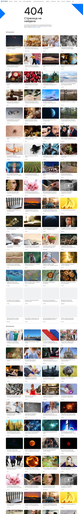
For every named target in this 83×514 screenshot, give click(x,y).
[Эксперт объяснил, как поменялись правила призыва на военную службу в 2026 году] (50, 428)
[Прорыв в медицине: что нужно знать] (14, 133)
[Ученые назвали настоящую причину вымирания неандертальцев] (14, 224)
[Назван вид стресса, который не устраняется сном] (14, 482)
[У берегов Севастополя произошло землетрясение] (14, 278)
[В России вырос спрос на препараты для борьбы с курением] (32, 428)
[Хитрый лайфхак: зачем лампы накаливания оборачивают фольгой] (14, 115)
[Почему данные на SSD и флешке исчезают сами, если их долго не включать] (32, 242)
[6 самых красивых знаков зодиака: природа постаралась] (50, 464)
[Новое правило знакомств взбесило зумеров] (32, 464)
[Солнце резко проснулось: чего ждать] (50, 500)
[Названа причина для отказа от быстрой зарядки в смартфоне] (50, 188)
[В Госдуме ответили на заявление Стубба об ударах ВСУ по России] (68, 224)
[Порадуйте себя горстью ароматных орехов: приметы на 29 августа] (68, 242)
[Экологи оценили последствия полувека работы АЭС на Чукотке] (68, 115)
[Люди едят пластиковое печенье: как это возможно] (68, 278)
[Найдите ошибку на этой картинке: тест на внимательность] (50, 260)
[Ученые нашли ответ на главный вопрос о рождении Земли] (50, 224)
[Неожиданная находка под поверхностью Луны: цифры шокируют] (68, 43)
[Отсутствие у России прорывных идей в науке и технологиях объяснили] (32, 500)
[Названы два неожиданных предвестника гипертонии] (32, 446)
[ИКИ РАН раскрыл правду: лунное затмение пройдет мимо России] (14, 350)
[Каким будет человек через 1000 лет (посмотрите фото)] (50, 152)
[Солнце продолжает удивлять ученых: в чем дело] (68, 260)
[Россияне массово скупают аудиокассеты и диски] (68, 368)
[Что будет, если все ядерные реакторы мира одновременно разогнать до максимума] (14, 296)
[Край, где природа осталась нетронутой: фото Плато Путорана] (14, 368)
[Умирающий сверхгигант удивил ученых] (32, 410)
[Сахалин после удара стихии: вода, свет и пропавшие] (68, 332)
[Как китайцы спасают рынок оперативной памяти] (32, 386)
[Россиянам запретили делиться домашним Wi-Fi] (14, 206)
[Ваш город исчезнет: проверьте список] (68, 61)
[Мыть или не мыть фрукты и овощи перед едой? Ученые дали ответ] (50, 296)
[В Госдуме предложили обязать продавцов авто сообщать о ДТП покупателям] (50, 206)
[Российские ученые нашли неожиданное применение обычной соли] (68, 464)
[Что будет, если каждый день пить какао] (14, 79)
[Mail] (1, 1)
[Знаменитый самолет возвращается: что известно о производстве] (50, 79)
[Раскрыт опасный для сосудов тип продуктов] (68, 386)
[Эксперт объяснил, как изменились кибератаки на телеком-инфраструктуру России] (32, 332)
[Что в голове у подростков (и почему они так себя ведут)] (68, 410)
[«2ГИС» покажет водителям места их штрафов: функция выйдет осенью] (68, 314)
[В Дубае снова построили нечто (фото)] (50, 170)
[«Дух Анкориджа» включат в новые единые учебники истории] (68, 133)
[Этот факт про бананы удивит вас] (68, 206)
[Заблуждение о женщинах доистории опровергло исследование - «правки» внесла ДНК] (32, 482)
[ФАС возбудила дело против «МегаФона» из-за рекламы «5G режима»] (32, 350)
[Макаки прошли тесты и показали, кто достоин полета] (32, 260)
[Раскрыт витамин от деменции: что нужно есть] (50, 133)
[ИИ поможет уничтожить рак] (50, 332)
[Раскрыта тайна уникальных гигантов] (68, 446)
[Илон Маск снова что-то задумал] (68, 97)
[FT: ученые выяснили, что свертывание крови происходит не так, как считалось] (50, 482)
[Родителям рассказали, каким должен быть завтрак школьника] (68, 350)
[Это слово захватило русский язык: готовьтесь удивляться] (32, 224)
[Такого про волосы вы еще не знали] (32, 152)
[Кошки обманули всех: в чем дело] (14, 446)
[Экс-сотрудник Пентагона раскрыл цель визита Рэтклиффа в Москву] (14, 170)
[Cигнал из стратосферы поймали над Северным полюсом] (68, 79)
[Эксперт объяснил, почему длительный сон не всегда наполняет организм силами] (14, 314)
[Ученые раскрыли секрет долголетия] (50, 43)
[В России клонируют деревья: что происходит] (68, 152)
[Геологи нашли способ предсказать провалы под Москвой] (68, 170)
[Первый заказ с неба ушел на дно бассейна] (14, 332)
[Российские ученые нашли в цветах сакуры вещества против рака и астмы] (32, 188)
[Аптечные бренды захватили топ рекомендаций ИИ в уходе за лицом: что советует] (50, 314)
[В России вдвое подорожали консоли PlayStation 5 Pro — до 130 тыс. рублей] (68, 500)
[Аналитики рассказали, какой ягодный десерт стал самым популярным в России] (32, 79)
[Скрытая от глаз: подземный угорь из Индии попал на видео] (14, 260)
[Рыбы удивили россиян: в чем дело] (50, 61)
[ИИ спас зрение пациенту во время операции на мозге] (50, 350)
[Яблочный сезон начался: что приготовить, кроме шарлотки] (32, 43)
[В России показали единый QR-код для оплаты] (32, 296)
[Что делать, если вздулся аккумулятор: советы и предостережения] (68, 188)
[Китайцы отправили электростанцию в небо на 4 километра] (50, 97)
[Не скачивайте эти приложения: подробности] (14, 242)
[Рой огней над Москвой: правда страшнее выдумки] (14, 43)
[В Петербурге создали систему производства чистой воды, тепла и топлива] (32, 314)
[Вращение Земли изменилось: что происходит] (50, 115)
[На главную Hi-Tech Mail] (5, 1)
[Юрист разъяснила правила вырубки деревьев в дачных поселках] (32, 115)
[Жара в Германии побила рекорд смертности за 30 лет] (14, 386)
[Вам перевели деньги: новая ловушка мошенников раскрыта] (32, 97)
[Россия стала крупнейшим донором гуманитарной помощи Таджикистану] (50, 410)
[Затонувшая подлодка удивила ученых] (14, 428)
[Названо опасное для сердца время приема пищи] (32, 133)
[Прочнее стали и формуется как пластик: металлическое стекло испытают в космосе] (14, 464)
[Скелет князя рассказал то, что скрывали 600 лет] (68, 428)
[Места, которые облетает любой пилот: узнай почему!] (32, 278)
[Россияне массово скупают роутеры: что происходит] (50, 446)
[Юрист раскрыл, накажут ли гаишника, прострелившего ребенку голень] (14, 97)
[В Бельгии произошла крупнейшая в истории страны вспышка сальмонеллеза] (14, 152)
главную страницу (36, 27)
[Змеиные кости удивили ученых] (50, 386)
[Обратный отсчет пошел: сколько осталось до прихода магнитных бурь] (68, 482)
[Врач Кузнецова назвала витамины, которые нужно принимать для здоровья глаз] (68, 296)
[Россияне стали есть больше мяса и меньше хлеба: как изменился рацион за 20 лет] (50, 242)
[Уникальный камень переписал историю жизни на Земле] (14, 61)
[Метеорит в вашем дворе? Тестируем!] (50, 278)
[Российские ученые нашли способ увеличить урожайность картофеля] (32, 170)
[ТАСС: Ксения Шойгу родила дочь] (32, 368)
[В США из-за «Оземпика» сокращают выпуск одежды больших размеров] (14, 410)
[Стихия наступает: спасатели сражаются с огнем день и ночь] (32, 206)
